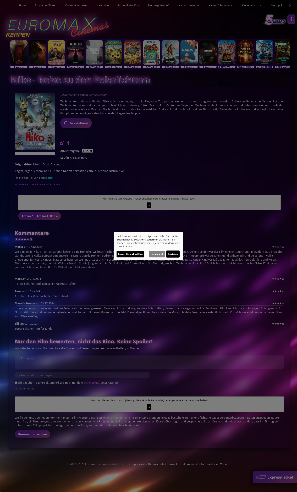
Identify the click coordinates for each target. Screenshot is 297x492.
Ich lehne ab (157, 254)
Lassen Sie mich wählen (130, 254)
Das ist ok (173, 254)
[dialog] (148, 246)
